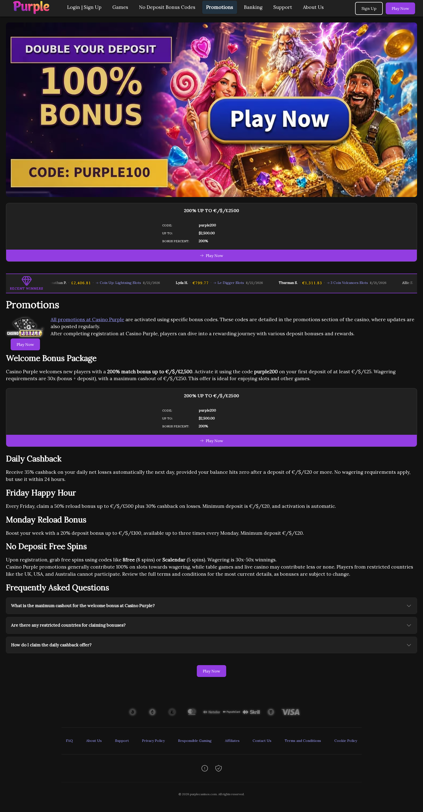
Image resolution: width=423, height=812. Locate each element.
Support (282, 7)
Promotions (219, 7)
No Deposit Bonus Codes (167, 7)
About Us (313, 7)
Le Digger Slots (214, 282)
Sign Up (369, 8)
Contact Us (262, 740)
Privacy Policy (153, 740)
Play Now (400, 8)
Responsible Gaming (195, 740)
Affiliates (232, 740)
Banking (253, 7)
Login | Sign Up (84, 7)
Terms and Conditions (303, 740)
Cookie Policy (345, 740)
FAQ (69, 740)
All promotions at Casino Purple (87, 319)
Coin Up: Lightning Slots (103, 282)
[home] (32, 13)
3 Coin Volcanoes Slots (332, 282)
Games (120, 7)
